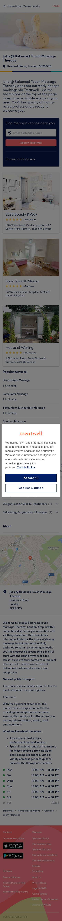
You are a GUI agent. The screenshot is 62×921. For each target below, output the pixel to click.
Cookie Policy (26, 467)
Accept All (31, 477)
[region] (31, 460)
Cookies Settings (31, 488)
